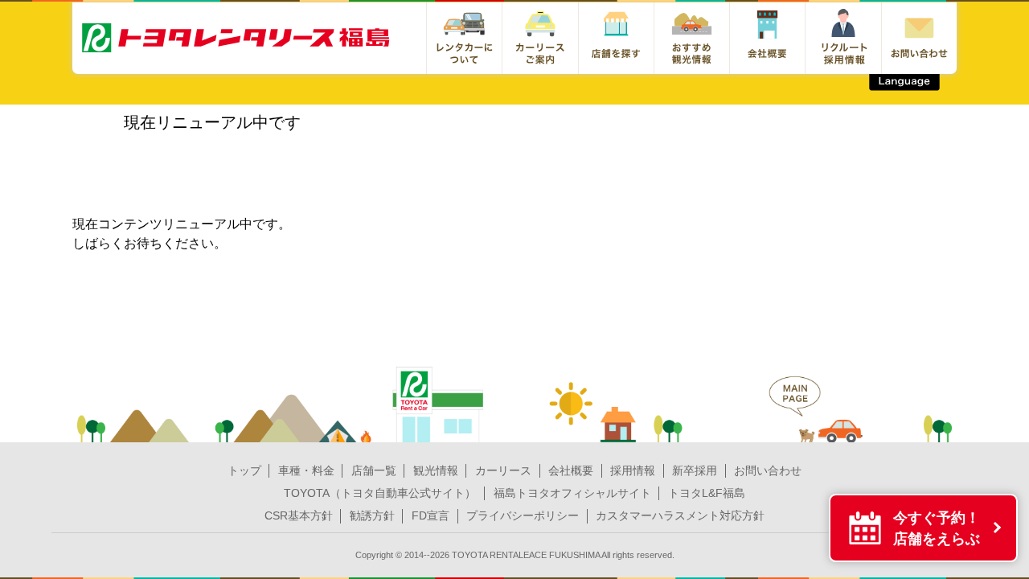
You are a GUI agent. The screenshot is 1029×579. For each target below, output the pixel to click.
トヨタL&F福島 (706, 493)
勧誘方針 (372, 515)
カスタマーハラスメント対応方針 (680, 515)
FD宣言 (430, 515)
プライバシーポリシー (522, 515)
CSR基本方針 (298, 515)
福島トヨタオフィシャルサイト (572, 493)
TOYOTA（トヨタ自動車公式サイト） (380, 493)
